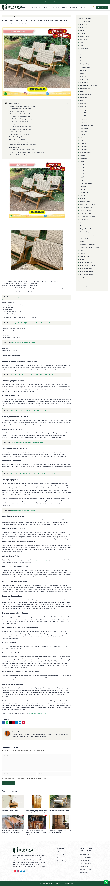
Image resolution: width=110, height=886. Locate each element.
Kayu (81, 91)
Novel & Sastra (84, 192)
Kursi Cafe (83, 107)
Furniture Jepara (85, 67)
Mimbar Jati (83, 872)
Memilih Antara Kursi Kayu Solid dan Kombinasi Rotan (28, 152)
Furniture (83, 61)
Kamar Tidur (73, 7)
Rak (81, 226)
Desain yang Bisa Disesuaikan (21, 116)
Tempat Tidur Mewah (86, 271)
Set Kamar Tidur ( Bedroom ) (88, 244)
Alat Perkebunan (85, 21)
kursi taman (44, 560)
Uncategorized (84, 278)
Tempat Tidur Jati (84, 860)
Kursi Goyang (84, 110)
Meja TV (82, 177)
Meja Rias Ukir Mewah (86, 168)
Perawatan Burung (85, 210)
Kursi (81, 100)
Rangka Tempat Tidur (86, 229)
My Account (103, 7)
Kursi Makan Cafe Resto (87, 7)
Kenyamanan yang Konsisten (20, 121)
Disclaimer (60, 858)
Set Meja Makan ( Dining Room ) (90, 247)
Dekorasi (83, 58)
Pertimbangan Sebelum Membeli (19, 134)
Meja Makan (83, 162)
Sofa (81, 250)
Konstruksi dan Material (19, 111)
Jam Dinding (84, 79)
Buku (81, 45)
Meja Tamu (83, 174)
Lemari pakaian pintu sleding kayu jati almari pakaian (27, 442)
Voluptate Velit (84, 287)
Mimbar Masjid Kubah (86, 183)
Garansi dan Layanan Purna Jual (21, 126)
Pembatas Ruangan (86, 201)
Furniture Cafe (84, 64)
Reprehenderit (84, 232)
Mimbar (82, 180)
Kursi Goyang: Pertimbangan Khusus (23, 114)
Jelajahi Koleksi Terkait (16, 132)
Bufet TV (82, 42)
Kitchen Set (83, 97)
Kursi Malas (83, 116)
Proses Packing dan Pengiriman (21, 155)
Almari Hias (83, 24)
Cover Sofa (83, 52)
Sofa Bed (83, 253)
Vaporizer (83, 281)
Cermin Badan (84, 49)
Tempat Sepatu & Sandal (87, 265)
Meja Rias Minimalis (85, 869)
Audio (82, 30)
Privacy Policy (61, 861)
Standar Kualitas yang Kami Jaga (22, 129)
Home (23, 7)
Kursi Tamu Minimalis (86, 125)
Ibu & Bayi (83, 76)
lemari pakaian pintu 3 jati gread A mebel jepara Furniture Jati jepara (32, 323)
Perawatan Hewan (85, 213)
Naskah (82, 189)
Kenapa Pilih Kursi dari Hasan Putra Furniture (22, 106)
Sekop (82, 241)
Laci (81, 137)
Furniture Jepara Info (34, 7)
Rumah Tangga (84, 238)
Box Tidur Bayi (84, 39)
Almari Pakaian (84, 27)
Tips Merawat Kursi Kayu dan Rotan (22, 119)
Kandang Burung (85, 88)
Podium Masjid (84, 223)
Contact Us (46, 7)
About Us (56, 7)
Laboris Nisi (83, 134)
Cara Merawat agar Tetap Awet (18, 137)
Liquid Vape (83, 146)
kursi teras (54, 560)
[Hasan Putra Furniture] (8, 735)
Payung (82, 198)
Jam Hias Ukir (84, 82)
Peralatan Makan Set (86, 207)
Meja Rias (83, 165)
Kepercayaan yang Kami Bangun (19, 142)
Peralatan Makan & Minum (88, 204)
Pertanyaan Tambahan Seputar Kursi (23, 150)
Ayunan (82, 33)
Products (64, 7)
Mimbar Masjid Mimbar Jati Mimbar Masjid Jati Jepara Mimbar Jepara (33, 411)
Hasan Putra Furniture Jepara (54, 883)
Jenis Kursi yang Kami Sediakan (21, 108)
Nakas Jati (83, 186)
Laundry (82, 140)
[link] (3, 722)
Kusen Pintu (83, 131)
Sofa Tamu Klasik (85, 256)
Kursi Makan (84, 113)
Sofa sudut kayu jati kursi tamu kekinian (23, 510)
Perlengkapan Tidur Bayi (87, 216)
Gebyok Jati (83, 70)
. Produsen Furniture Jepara (55, 2)
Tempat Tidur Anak (86, 268)
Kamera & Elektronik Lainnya (89, 85)
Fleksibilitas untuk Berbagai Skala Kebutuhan (22, 144)
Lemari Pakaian (84, 143)
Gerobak (82, 73)
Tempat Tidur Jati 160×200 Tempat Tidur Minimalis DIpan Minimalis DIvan (34, 474)
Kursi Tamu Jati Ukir (85, 863)
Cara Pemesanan (14, 147)
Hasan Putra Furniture (19, 732)
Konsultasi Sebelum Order (17, 139)
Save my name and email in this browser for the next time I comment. (25, 778)
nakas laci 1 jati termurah (19, 297)
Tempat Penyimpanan (86, 262)
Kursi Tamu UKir (85, 128)
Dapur (82, 55)
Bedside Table (84, 36)
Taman (82, 259)
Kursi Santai (83, 122)
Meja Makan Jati (84, 854)
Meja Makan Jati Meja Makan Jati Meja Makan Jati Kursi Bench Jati (32, 375)
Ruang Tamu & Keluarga (87, 235)
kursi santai (36, 560)
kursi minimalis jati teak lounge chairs (23, 342)
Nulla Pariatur (84, 195)
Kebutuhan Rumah (85, 94)
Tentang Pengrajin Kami (19, 124)
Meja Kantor (83, 158)
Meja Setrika (84, 171)
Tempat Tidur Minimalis (87, 275)
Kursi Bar (83, 103)
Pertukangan (84, 220)
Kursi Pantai (83, 119)
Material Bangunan (86, 152)
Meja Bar (82, 155)
